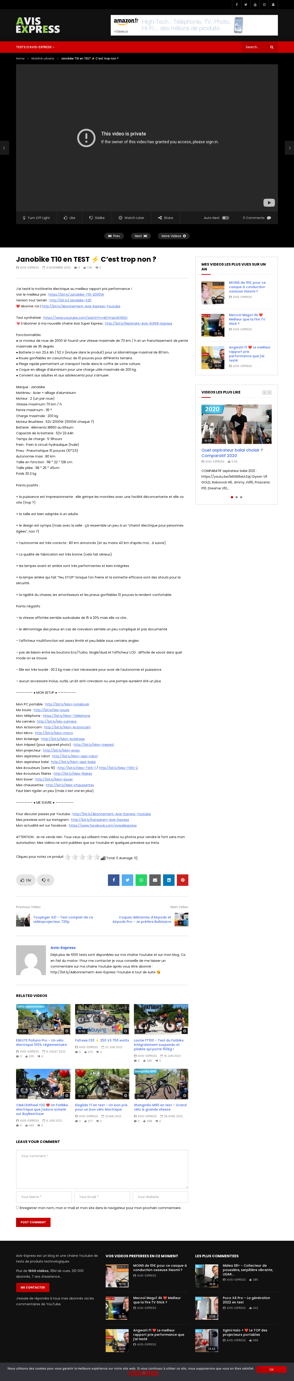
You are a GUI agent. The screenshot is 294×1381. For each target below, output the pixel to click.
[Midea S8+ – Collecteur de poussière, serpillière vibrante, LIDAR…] (206, 1275)
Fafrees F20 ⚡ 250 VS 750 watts (102, 1040)
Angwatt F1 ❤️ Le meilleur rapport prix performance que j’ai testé (250, 354)
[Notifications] (273, 4)
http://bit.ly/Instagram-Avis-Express (100, 819)
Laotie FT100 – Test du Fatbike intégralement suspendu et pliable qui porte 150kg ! (159, 1044)
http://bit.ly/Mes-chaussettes (70, 785)
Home (20, 58)
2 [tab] (236, 497)
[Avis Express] (38, 25)
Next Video (179, 907)
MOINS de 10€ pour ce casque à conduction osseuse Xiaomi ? (247, 287)
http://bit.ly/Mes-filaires (73, 773)
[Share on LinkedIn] (169, 880)
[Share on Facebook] (113, 880)
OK (271, 1369)
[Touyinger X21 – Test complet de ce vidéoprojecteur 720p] (4, 148)
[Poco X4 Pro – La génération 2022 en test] (206, 1308)
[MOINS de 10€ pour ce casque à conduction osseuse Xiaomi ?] (212, 292)
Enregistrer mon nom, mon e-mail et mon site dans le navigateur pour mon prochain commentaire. (100, 1208)
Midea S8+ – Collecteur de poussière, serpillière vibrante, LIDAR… (248, 1270)
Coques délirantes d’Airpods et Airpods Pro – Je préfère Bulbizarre (142, 919)
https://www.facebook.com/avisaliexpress (103, 825)
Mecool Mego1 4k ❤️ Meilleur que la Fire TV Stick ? (247, 319)
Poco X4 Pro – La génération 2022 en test (246, 1300)
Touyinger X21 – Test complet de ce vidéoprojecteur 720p (63, 919)
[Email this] (155, 880)
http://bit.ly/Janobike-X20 (70, 300)
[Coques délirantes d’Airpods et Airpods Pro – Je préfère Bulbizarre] (181, 919)
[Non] (143, 1373)
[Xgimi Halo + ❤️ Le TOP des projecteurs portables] (206, 1340)
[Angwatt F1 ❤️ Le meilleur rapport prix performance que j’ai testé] (212, 357)
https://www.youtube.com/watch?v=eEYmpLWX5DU (85, 317)
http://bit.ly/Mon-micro (54, 733)
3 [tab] (241, 497)
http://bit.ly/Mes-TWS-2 (118, 768)
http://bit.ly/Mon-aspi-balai (73, 762)
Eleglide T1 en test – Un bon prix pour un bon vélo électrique (101, 1107)
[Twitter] (245, 4)
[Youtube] (255, 4)
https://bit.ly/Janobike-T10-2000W (76, 294)
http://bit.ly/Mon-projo (61, 750)
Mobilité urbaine (42, 58)
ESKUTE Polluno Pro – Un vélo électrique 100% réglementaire (41, 1042)
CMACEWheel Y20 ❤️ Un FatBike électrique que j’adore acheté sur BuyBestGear (42, 1109)
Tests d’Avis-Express (33, 47)
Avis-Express (29, 267)
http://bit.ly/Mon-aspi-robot (75, 756)
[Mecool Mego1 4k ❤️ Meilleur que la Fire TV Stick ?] (212, 325)
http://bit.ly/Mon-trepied (94, 744)
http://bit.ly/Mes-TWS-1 (77, 768)
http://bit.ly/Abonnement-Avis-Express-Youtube (81, 306)
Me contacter (33, 1287)
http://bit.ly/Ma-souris (51, 710)
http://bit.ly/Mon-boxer (54, 779)
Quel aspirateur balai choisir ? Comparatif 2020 (232, 452)
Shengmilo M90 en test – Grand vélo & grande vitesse (160, 1107)
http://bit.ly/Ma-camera (56, 721)
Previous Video (28, 907)
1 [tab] (232, 497)
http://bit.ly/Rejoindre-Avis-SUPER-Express (138, 323)
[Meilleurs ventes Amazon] (194, 25)
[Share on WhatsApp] (141, 880)
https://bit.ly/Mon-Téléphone (66, 715)
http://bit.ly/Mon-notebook (67, 704)
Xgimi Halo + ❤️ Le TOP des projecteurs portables (245, 1332)
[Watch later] (264, 4)
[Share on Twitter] (127, 880)
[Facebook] (236, 4)
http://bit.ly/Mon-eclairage (63, 739)
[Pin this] (182, 880)
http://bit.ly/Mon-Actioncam (67, 727)
